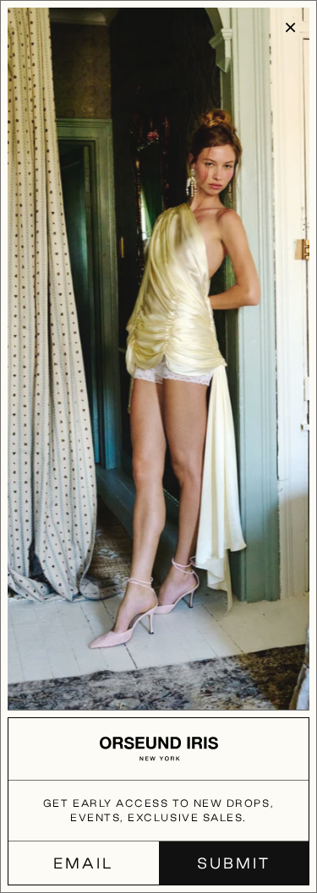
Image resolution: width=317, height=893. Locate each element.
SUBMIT (233, 863)
